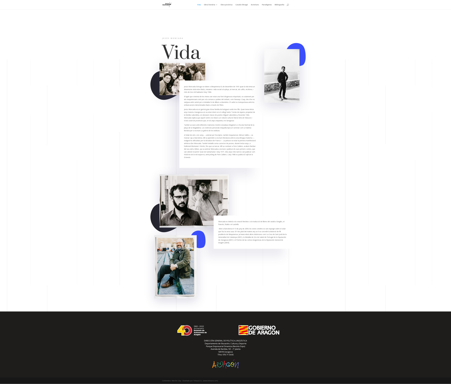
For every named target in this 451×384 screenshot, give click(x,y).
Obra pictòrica (226, 5)
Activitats (255, 5)
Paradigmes (267, 5)
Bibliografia (279, 5)
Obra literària (209, 5)
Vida (199, 5)
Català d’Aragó (241, 5)
